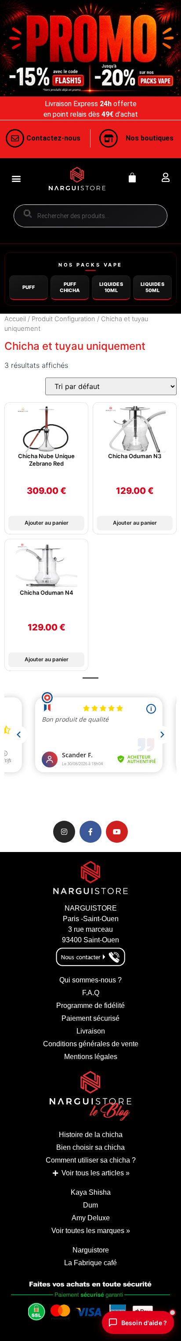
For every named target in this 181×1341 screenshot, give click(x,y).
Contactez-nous (53, 138)
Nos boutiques (150, 138)
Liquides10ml (111, 287)
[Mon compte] (165, 177)
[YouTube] (117, 832)
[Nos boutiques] (108, 138)
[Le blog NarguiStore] (90, 1096)
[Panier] (132, 177)
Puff (28, 287)
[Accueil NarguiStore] (77, 178)
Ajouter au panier (47, 522)
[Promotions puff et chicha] (90, 48)
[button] (16, 178)
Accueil (15, 319)
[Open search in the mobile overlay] (90, 216)
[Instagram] (64, 832)
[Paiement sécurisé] (90, 1305)
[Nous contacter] (15, 138)
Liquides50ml (152, 287)
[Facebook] (90, 832)
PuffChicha (70, 287)
